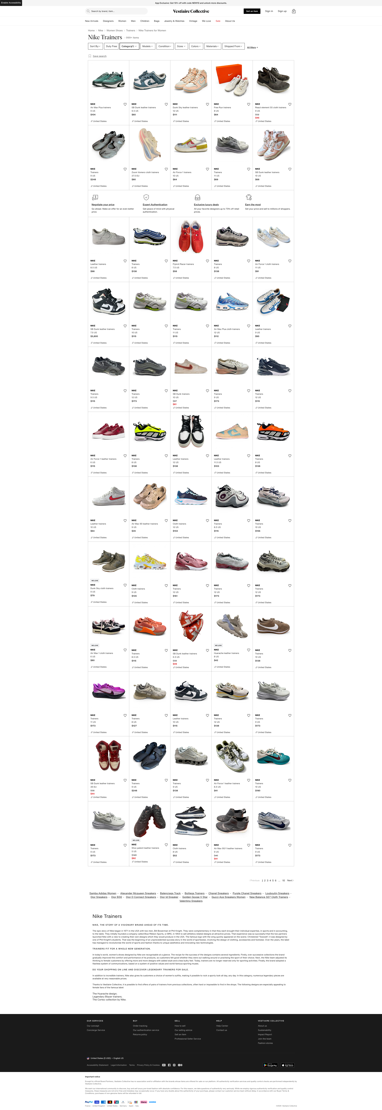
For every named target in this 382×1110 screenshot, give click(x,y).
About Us (230, 21)
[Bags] (162, 21)
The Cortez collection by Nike (109, 999)
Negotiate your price (103, 204)
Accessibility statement (97, 1065)
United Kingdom (99, 1106)
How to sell (180, 1025)
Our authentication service (146, 1030)
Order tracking (140, 1025)
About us (262, 1025)
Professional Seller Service (188, 1038)
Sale (218, 21)
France (87, 1106)
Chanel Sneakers (218, 893)
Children (144, 21)
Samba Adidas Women (102, 893)
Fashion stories (265, 1043)
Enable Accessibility (11, 2)
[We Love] (213, 21)
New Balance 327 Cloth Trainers (268, 897)
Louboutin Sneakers (277, 893)
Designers (108, 21)
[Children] (151, 21)
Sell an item (252, 11)
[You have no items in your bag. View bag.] (294, 11)
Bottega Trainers (195, 893)
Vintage (193, 21)
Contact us (221, 1030)
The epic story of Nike (103, 930)
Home (91, 30)
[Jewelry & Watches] (186, 21)
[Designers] (116, 21)
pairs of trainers (159, 984)
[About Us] (237, 21)
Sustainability (264, 1030)
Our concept (93, 1025)
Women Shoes (115, 30)
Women (122, 21)
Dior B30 (116, 897)
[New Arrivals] (100, 21)
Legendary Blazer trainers (107, 996)
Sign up (282, 11)
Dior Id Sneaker (169, 897)
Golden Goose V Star (195, 897)
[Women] (128, 21)
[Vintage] (199, 21)
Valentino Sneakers (191, 901)
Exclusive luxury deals (206, 204)
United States (112, 1106)
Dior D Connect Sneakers (141, 897)
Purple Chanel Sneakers (247, 893)
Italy (137, 1106)
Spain (131, 1106)
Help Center (222, 1025)
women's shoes (116, 954)
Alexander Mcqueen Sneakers (138, 893)
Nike (100, 30)
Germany (123, 1106)
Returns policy (140, 1034)
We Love (206, 21)
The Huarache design (105, 993)
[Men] (138, 21)
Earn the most (253, 204)
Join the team (264, 1038)
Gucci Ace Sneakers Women (228, 897)
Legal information (119, 1065)
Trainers (130, 30)
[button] (294, 11)
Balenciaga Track (170, 893)
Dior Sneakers (99, 897)
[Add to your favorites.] (125, 104)
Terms (132, 1065)
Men (133, 21)
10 (283, 880)
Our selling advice (183, 1030)
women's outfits (173, 975)
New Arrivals (91, 21)
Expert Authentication (155, 204)
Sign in (269, 11)
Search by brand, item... (103, 11)
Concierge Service (96, 1030)
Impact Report (265, 1034)
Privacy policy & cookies (148, 1065)
